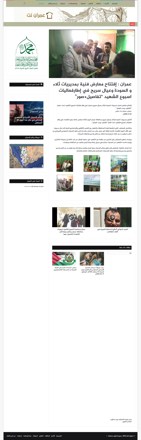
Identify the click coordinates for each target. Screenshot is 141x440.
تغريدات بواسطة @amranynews (33, 186)
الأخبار (107, 3)
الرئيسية (114, 3)
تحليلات (62, 3)
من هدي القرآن (52, 3)
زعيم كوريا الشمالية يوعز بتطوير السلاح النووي (121, 420)
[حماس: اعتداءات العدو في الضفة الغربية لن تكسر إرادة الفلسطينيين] (64, 259)
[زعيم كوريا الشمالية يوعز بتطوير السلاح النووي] (119, 334)
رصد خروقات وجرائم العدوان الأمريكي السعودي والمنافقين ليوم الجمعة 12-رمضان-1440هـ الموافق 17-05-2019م (92, 270)
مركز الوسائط (73, 3)
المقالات (98, 3)
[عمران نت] (70, 14)
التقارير (91, 3)
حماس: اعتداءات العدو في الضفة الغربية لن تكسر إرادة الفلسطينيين (65, 268)
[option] (26, 113)
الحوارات (83, 3)
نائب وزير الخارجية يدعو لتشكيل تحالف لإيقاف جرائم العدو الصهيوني (27, 121)
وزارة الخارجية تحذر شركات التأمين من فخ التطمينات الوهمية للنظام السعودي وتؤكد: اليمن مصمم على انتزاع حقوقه (94, 24)
